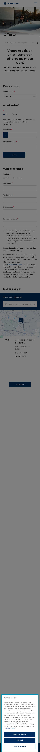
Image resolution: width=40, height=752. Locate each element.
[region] (19, 723)
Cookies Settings (20, 746)
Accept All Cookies (20, 734)
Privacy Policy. (11, 728)
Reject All (19, 740)
